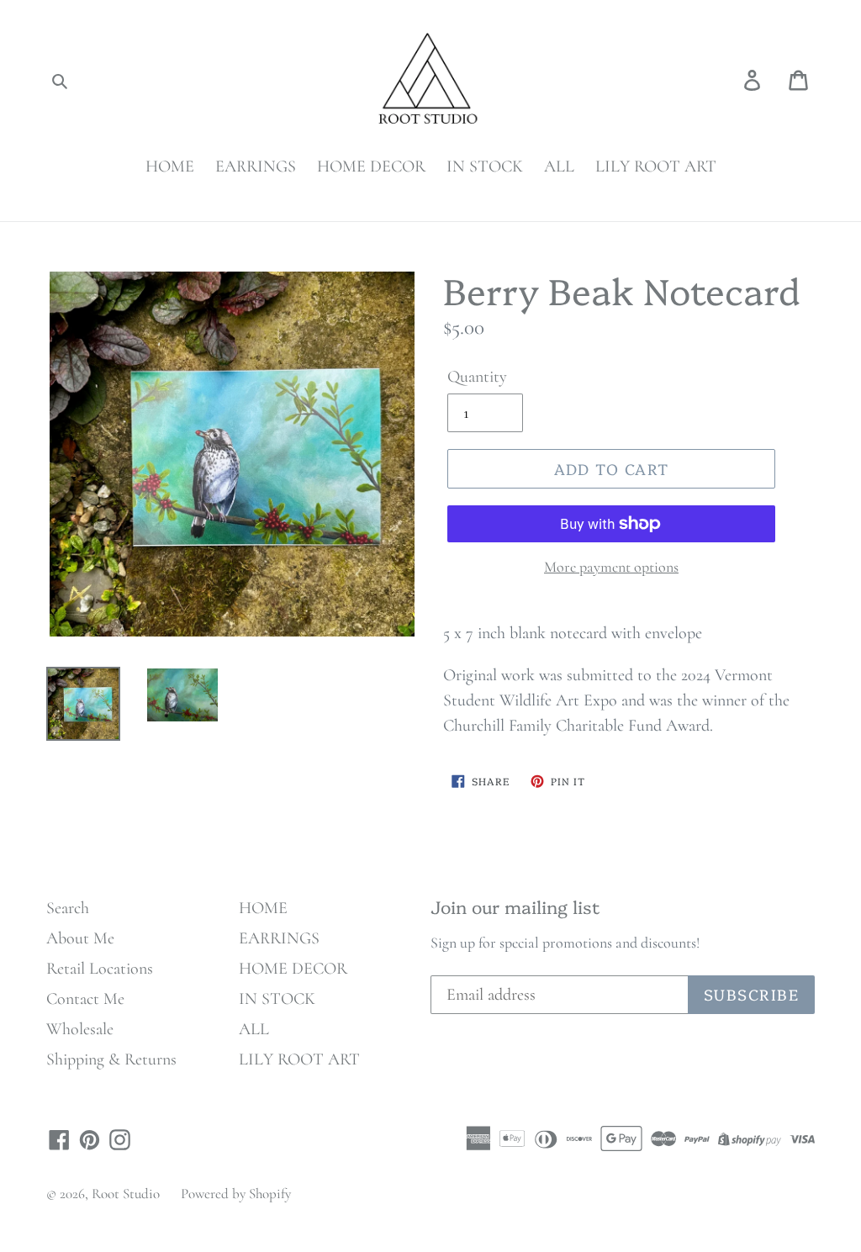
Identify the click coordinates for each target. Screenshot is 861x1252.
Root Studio (126, 1193)
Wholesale (80, 1029)
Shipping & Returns (111, 1059)
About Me (80, 938)
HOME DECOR (371, 166)
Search (67, 908)
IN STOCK (484, 166)
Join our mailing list (515, 906)
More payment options (611, 566)
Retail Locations (99, 969)
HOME (169, 166)
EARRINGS (255, 166)
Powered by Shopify (236, 1193)
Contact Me (85, 999)
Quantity (477, 377)
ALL (559, 166)
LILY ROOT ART (655, 166)
